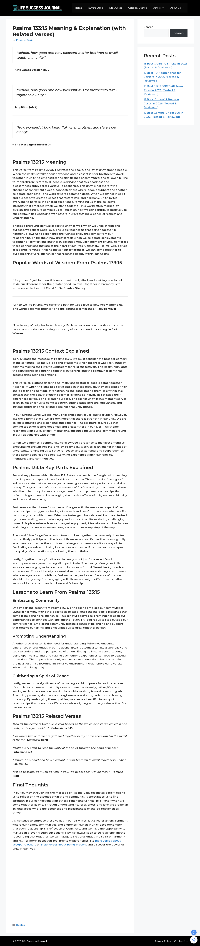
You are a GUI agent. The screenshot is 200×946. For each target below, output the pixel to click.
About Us (175, 7)
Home (78, 7)
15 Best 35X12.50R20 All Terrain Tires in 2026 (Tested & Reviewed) (164, 90)
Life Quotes (115, 7)
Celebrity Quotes (137, 7)
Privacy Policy (163, 941)
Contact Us (181, 941)
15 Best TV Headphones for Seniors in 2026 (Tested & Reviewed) (162, 76)
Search (148, 26)
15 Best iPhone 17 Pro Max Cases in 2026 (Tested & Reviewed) (161, 103)
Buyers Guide (95, 7)
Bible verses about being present (64, 844)
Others (156, 7)
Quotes (20, 925)
